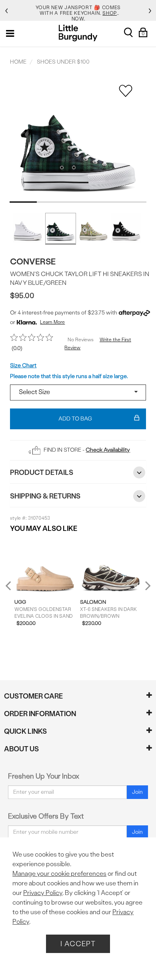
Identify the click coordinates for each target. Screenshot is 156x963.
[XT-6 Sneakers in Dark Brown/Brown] (111, 566)
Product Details (41, 472)
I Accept (78, 943)
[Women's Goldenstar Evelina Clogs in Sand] (45, 566)
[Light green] (93, 229)
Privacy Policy (42, 893)
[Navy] (60, 229)
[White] (27, 229)
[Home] (78, 33)
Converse (33, 261)
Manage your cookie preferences (59, 873)
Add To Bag (75, 418)
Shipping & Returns (45, 496)
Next (146, 585)
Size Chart (23, 365)
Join (137, 792)
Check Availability (108, 449)
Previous (13, 589)
